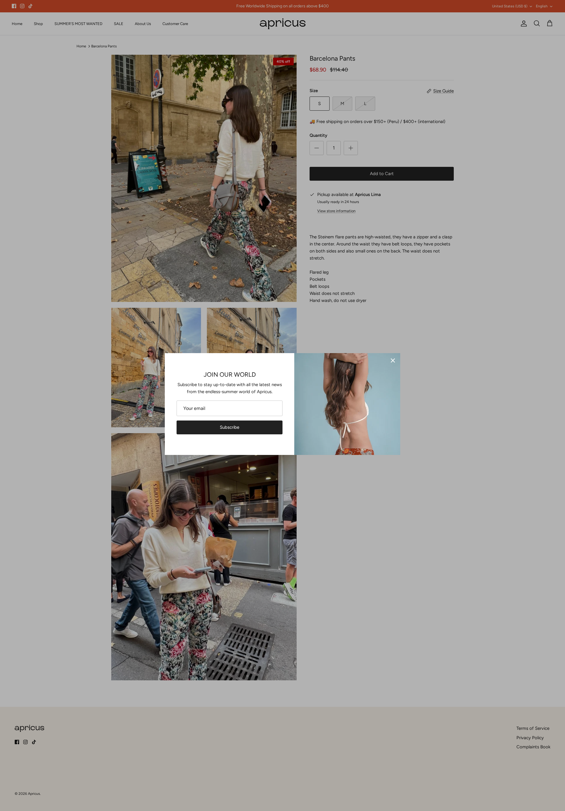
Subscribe (229, 427)
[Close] (392, 360)
